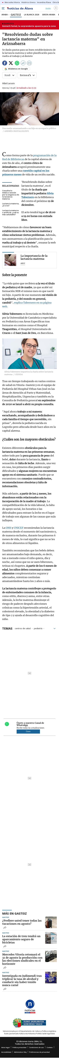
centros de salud (23, 628)
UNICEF (19, 527)
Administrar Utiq (20, 1052)
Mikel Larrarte (8, 83)
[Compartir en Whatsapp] (17, 63)
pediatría (38, 628)
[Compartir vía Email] (29, 63)
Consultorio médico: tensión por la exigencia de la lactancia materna (10, 195)
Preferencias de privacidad (39, 1052)
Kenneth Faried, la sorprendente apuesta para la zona (29, 26)
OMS (9, 527)
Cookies (50, 1047)
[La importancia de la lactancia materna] (10, 260)
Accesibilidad (6, 1052)
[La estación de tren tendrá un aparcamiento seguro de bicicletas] (51, 938)
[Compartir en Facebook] (4, 63)
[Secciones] (3, 8)
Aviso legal (5, 1047)
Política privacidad (19, 1047)
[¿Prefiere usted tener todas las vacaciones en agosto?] (51, 922)
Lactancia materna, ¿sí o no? (10, 205)
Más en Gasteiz (14, 913)
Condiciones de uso (36, 1047)
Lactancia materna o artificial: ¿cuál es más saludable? (10, 212)
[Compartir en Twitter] (10, 63)
